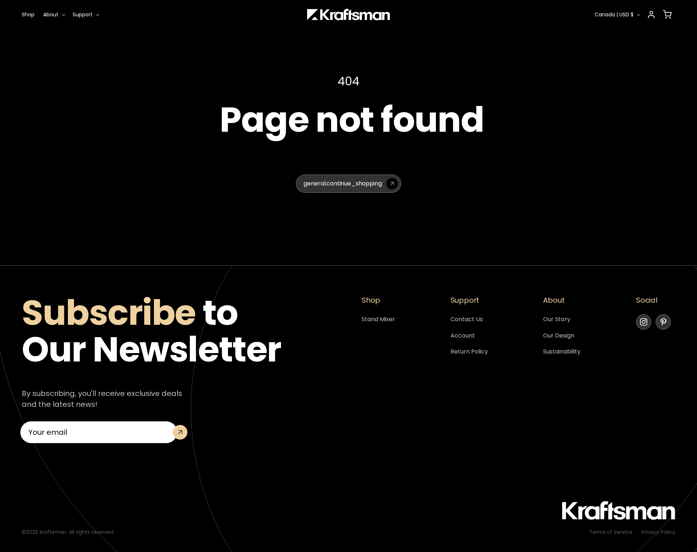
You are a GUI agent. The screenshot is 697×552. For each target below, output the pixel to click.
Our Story (556, 319)
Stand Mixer (378, 319)
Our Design (558, 335)
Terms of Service (610, 532)
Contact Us (467, 319)
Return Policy (469, 351)
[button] (53, 14)
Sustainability (561, 351)
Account (463, 335)
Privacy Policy (658, 532)
